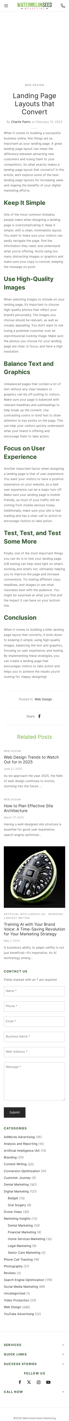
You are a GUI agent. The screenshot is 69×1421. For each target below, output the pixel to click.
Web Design (34, 85)
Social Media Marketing (21, 1286)
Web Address (16, 1051)
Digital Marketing (16, 1191)
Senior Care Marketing (24, 1252)
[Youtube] (48, 1382)
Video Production (16, 1300)
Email (11, 1021)
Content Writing (17, 917)
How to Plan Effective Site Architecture (28, 808)
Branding (55, 914)
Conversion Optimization (22, 1171)
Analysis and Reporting (20, 1144)
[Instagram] (38, 1382)
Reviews (10, 1273)
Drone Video (13, 1212)
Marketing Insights (17, 1218)
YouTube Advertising (19, 1314)
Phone (11, 1006)
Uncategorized (14, 1293)
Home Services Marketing (26, 1239)
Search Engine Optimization (24, 1280)
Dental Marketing (16, 1184)
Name (11, 991)
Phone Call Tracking (18, 1259)
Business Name (18, 1036)
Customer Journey (17, 1178)
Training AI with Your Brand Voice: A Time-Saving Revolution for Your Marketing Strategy (34, 929)
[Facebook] (39, 716)
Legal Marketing (19, 1246)
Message (13, 1067)
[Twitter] (29, 1382)
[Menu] (6, 5)
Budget (13, 1198)
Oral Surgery (17, 1205)
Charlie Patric (21, 121)
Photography (13, 1266)
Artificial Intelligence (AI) (25, 914)
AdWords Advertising (19, 1137)
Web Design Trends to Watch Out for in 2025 (31, 759)
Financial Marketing (22, 1232)
